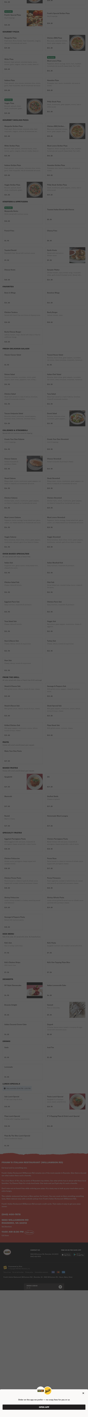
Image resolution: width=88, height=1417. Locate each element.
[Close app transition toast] (83, 1393)
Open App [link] (44, 1407)
